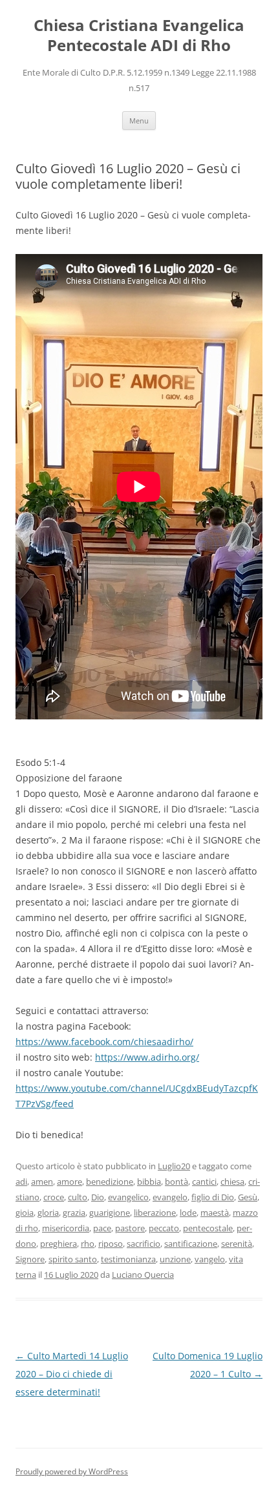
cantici (204, 1181)
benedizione (109, 1181)
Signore (30, 1259)
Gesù (247, 1197)
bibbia (149, 1181)
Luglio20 (174, 1166)
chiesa (232, 1181)
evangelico (128, 1197)
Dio (97, 1197)
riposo (110, 1243)
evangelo (170, 1197)
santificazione (190, 1243)
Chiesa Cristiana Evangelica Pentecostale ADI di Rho (139, 36)
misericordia (65, 1228)
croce (53, 1197)
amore (69, 1181)
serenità (236, 1243)
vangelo (210, 1259)
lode (188, 1212)
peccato (164, 1228)
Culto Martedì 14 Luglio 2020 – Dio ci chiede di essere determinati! (72, 1374)
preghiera (58, 1243)
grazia (74, 1212)
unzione (175, 1259)
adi (21, 1181)
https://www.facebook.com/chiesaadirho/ (104, 1041)
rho (87, 1243)
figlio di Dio (212, 1197)
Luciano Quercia (143, 1274)
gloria (48, 1212)
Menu (139, 120)
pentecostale (208, 1228)
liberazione (155, 1212)
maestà (214, 1212)
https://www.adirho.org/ (147, 1057)
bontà (176, 1181)
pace (102, 1228)
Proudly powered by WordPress (72, 1471)
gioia (25, 1212)
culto (77, 1197)
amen (42, 1181)
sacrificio (143, 1243)
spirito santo (72, 1259)
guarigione (109, 1212)
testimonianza (128, 1259)
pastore (130, 1228)
